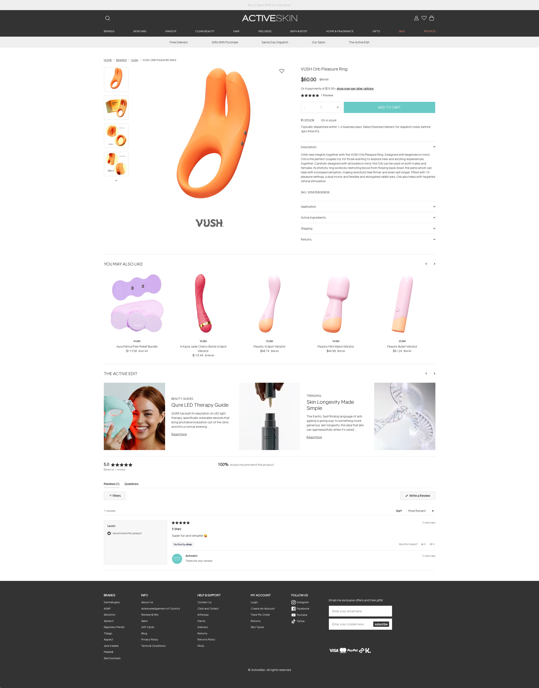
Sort (399, 511)
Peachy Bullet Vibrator (402, 346)
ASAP (107, 608)
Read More (179, 434)
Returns (202, 633)
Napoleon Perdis (114, 627)
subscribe (381, 624)
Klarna (201, 621)
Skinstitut (109, 614)
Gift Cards (147, 627)
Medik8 (108, 652)
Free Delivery (179, 42)
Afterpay (203, 614)
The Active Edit (359, 42)
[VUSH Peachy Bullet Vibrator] (402, 275)
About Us (147, 602)
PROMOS (429, 31)
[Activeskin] (269, 18)
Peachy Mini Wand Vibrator (336, 346)
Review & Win (150, 614)
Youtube (302, 615)
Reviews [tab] (111, 485)
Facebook (303, 608)
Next (116, 180)
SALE (402, 31)
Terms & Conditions (153, 646)
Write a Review (422, 496)
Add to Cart (389, 107)
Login (254, 602)
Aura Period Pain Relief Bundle (136, 346)
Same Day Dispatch (275, 42)
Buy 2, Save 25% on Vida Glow (269, 5)
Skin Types (257, 627)
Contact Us (204, 602)
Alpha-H (108, 621)
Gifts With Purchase (225, 42)
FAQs (200, 646)
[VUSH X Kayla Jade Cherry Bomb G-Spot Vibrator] (203, 275)
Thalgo (108, 633)
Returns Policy (206, 639)
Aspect (108, 639)
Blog (144, 633)
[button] (317, 95)
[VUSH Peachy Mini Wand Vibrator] (336, 275)
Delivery (202, 627)
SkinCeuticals (112, 658)
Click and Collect (208, 608)
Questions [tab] (131, 485)
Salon (144, 621)
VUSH (136, 341)
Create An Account (263, 608)
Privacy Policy (149, 639)
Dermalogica (112, 602)
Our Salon (318, 42)
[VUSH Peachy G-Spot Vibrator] (269, 275)
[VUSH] (210, 223)
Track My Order (260, 614)
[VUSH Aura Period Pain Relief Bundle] (137, 275)
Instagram (303, 602)
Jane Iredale (111, 646)
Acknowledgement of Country (160, 608)
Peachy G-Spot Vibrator (269, 346)
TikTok (301, 621)
